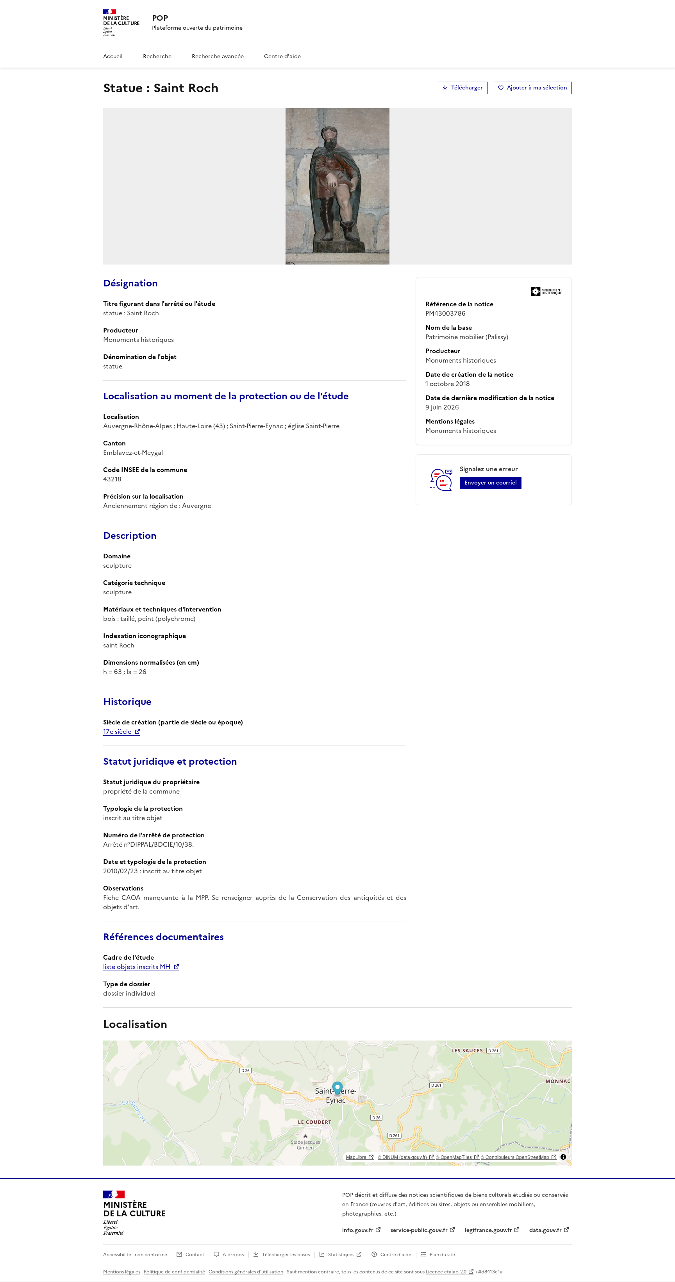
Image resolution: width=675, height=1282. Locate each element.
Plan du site (442, 1254)
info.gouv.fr (357, 1230)
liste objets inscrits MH (136, 966)
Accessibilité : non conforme (135, 1254)
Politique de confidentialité (174, 1271)
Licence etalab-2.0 (446, 1271)
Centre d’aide (395, 1254)
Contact (195, 1254)
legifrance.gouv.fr (488, 1230)
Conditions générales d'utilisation (246, 1271)
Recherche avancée (218, 56)
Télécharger (467, 88)
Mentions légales (121, 1271)
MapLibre (356, 1156)
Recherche (157, 56)
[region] (337, 1103)
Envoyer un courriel (490, 483)
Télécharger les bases (286, 1254)
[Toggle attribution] (563, 1157)
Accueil (113, 56)
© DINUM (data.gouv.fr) (402, 1156)
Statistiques (341, 1254)
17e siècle (117, 731)
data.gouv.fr (545, 1230)
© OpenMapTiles (454, 1156)
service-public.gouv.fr (419, 1230)
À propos (233, 1254)
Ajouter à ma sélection (537, 88)
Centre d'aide (282, 56)
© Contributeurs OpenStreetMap (515, 1156)
